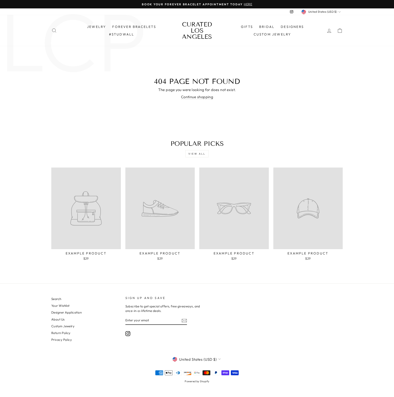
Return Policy (61, 333)
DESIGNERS (292, 27)
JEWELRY (96, 27)
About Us (58, 319)
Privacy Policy (61, 340)
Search (56, 299)
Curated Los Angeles (197, 30)
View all (197, 153)
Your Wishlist (60, 306)
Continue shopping (197, 97)
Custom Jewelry (272, 34)
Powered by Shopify (197, 381)
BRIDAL (267, 27)
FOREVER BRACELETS (134, 27)
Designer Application (66, 312)
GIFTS (247, 27)
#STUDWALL (121, 34)
